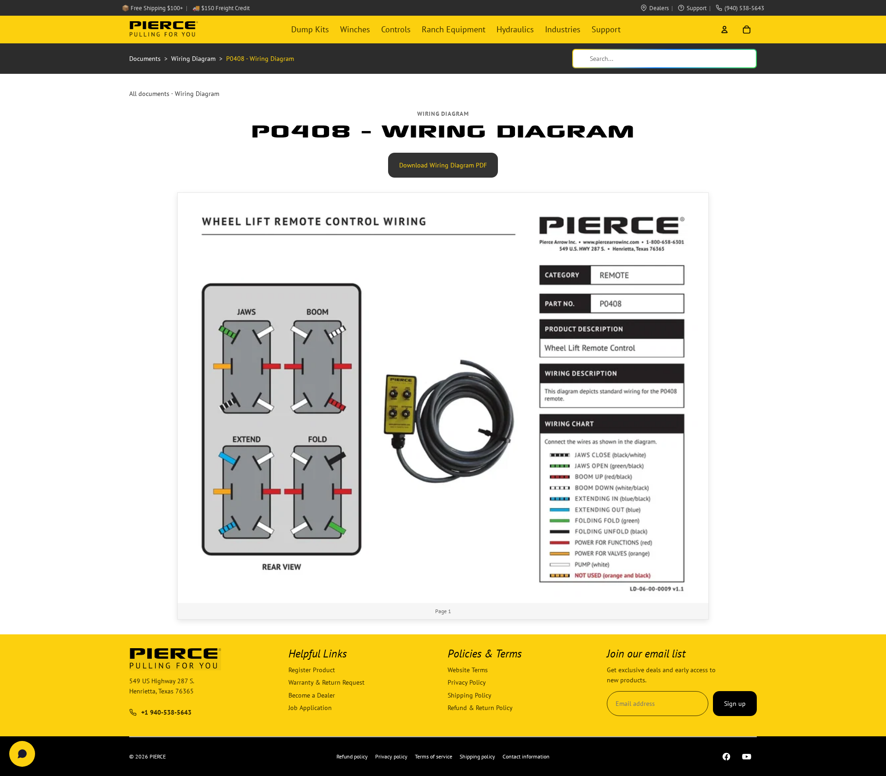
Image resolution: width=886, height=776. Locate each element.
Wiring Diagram (197, 94)
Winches (355, 29)
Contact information (526, 756)
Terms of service (433, 756)
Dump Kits (310, 29)
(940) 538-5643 (744, 8)
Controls (396, 29)
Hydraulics (515, 29)
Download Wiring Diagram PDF (443, 165)
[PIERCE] (163, 29)
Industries (563, 29)
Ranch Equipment (453, 29)
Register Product (311, 670)
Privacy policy (391, 756)
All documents (149, 94)
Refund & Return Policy (480, 708)
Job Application (310, 708)
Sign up (735, 703)
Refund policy (352, 756)
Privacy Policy (467, 683)
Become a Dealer (311, 695)
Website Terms (468, 670)
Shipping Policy (469, 695)
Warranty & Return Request (326, 683)
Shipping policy (477, 756)
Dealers (659, 8)
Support (696, 8)
